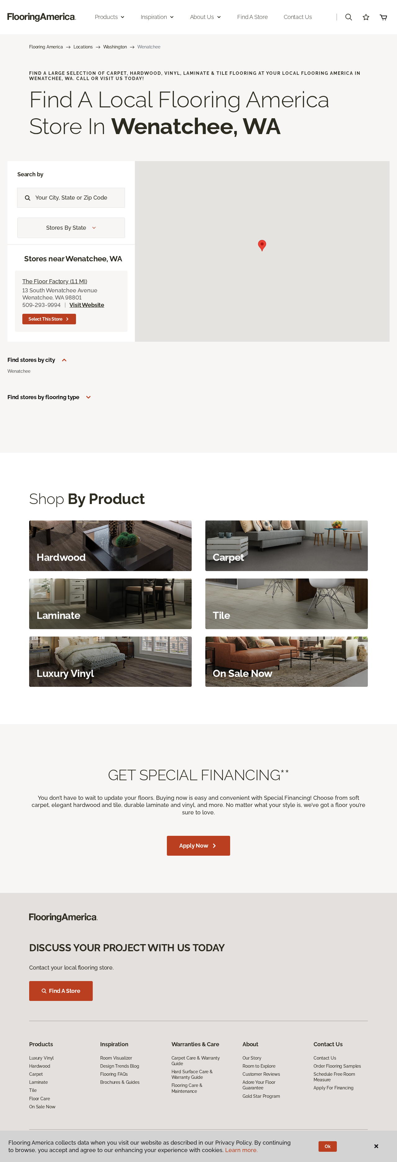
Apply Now (193, 845)
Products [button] (106, 17)
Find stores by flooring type (43, 397)
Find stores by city (31, 360)
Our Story (252, 1058)
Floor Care (39, 1098)
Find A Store (64, 991)
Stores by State (66, 227)
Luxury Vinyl (41, 1058)
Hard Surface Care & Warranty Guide (192, 1074)
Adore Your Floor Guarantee (259, 1085)
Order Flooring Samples (337, 1066)
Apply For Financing (333, 1087)
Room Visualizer (116, 1058)
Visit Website (86, 305)
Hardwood (39, 1066)
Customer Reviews (261, 1074)
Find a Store (252, 17)
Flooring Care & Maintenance (187, 1088)
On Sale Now (42, 1106)
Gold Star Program (261, 1096)
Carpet (36, 1074)
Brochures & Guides (119, 1082)
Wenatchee (18, 371)
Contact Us (298, 17)
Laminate (38, 1082)
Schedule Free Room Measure (334, 1077)
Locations (83, 46)
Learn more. (241, 1150)
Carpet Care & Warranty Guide (196, 1061)
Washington (115, 46)
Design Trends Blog (119, 1066)
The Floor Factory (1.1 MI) (54, 281)
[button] (348, 17)
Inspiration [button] (154, 17)
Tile (32, 1090)
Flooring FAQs (113, 1074)
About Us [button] (202, 17)
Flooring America (46, 46)
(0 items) (383, 17)
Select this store (45, 319)
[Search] (26, 198)
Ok (328, 1146)
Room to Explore (259, 1066)
